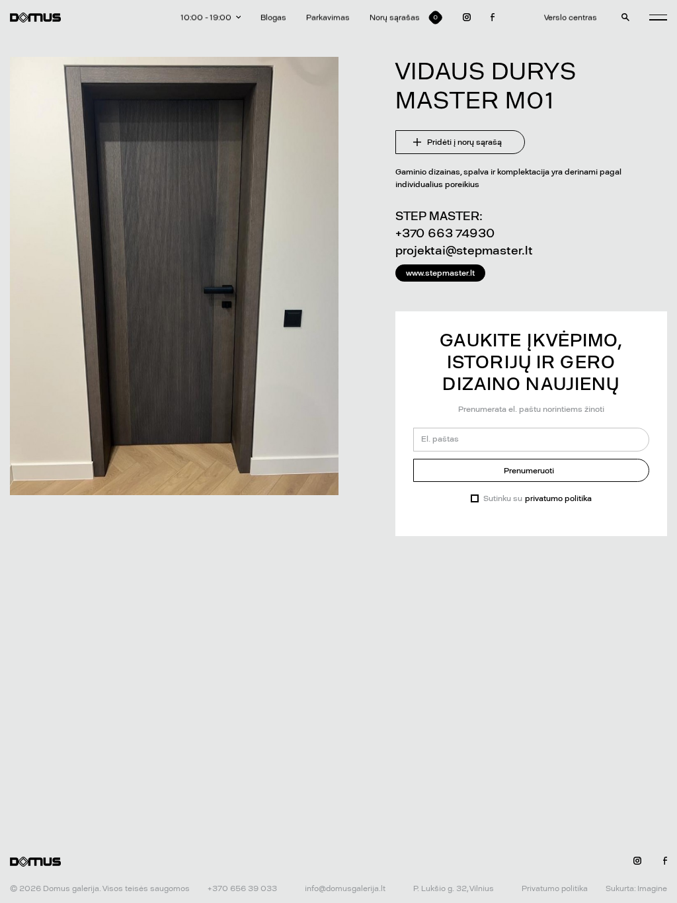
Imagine (652, 888)
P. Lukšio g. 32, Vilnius (453, 888)
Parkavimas (328, 17)
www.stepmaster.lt (440, 273)
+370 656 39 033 (242, 888)
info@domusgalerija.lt (345, 888)
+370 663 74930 (445, 233)
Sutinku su (537, 498)
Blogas (273, 17)
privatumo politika (558, 498)
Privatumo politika (555, 888)
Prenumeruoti (529, 470)
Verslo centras (570, 17)
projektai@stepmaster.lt (464, 250)
